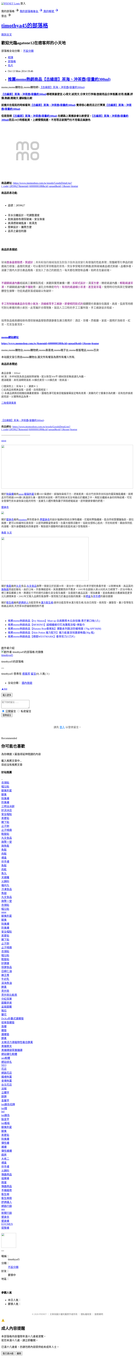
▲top (4, 688)
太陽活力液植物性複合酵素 (17, 1042)
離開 (19, 1353)
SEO (3, 1065)
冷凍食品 (6, 889)
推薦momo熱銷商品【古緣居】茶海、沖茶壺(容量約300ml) (59, 79)
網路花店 (6, 1072)
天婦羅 (5, 877)
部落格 (12, 61)
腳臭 (4, 794)
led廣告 (5, 1115)
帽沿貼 (5, 786)
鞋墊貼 (5, 834)
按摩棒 (5, 1178)
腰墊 (4, 1030)
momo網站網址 (10, 337)
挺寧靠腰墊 (7, 1022)
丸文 (9, 532)
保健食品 (6, 967)
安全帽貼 (6, 814)
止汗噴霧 (6, 830)
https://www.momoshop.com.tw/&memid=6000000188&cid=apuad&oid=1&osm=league (50, 343)
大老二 (5, 1158)
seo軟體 (5, 1058)
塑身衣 (5, 507)
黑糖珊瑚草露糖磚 (11, 1050)
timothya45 (7, 655)
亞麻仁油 (6, 971)
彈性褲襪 (6, 1150)
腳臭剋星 (29, 494)
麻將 (4, 1154)
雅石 (4, 1010)
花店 (4, 1069)
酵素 (4, 987)
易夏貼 (5, 818)
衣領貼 (5, 782)
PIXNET (43, 1314)
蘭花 (4, 1014)
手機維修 (6, 1190)
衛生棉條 (6, 1198)
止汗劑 (5, 826)
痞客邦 (26, 673)
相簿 (10, 57)
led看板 (5, 1123)
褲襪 (4, 1146)
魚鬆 (3, 532)
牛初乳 (5, 979)
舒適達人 (23, 602)
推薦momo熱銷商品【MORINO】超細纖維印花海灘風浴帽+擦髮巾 (46, 624)
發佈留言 (7, 715)
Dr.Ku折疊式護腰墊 (12, 1018)
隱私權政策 (86, 1314)
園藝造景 (6, 1002)
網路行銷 (6, 1206)
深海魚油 (6, 983)
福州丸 (5, 885)
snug (3, 440)
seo (3, 1209)
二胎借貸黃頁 (8, 403)
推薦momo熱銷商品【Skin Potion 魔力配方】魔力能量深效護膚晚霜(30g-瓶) (51, 632)
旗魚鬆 (5, 589)
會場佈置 (6, 1080)
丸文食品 (32, 586)
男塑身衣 (45, 519)
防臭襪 (5, 802)
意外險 (5, 991)
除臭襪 (10, 494)
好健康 (5, 963)
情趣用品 (6, 1174)
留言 (33, 673)
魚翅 (4, 893)
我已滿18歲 (8, 1353)
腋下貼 (5, 822)
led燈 (4, 1108)
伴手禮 (96, 596)
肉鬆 (4, 853)
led (2, 1111)
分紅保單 (6, 998)
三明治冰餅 (7, 806)
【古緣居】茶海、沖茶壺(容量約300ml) (62, 87)
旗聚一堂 (6, 841)
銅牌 (4, 1096)
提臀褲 (5, 1227)
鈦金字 (5, 1119)
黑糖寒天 (6, 1046)
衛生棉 (10, 602)
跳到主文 (6, 34)
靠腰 (4, 1026)
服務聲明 (98, 1314)
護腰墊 (5, 1034)
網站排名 (6, 1062)
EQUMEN (7, 1224)
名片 (10, 65)
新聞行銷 (6, 1213)
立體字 (5, 1092)
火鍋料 (5, 881)
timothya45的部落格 (24, 25)
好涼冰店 (6, 810)
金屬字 (5, 1100)
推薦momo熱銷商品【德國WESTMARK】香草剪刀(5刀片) (41, 636)
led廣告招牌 (8, 1104)
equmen (23, 519)
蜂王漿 (5, 975)
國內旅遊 (27, 683)
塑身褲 (5, 1221)
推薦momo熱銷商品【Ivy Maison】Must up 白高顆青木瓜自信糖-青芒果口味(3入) (54, 620)
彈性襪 (5, 1143)
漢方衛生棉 (47, 602)
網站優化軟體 (9, 1054)
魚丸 (4, 873)
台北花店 (6, 1084)
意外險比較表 (9, 994)
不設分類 (28, 51)
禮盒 (88, 596)
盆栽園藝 (6, 1006)
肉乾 (4, 869)
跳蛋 (4, 1182)
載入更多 (7, 695)
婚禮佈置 (6, 1076)
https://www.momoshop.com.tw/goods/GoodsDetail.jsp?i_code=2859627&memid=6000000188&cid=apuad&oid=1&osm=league (39, 428)
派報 (4, 1088)
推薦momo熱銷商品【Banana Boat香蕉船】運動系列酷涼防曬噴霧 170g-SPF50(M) (54, 628)
